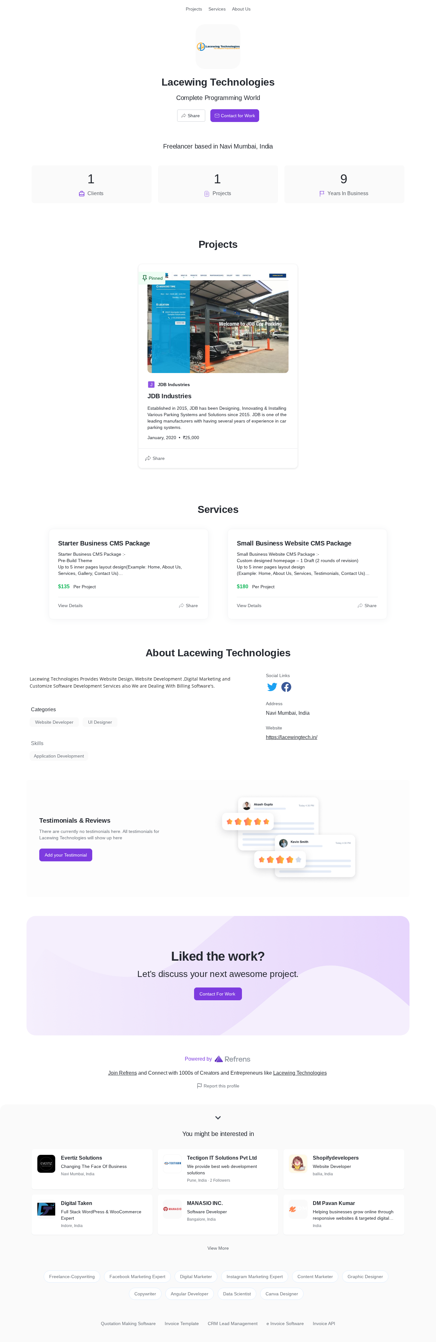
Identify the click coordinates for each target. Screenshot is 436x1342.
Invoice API (324, 1323)
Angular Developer (189, 1293)
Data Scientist (237, 1293)
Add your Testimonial (66, 855)
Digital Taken (76, 1203)
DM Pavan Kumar (334, 1203)
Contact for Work (238, 115)
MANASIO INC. (205, 1203)
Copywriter (145, 1293)
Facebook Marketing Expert (137, 1276)
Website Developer (54, 722)
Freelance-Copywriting (72, 1276)
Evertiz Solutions (81, 1158)
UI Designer (100, 722)
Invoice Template (182, 1323)
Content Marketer (315, 1276)
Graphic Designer (365, 1276)
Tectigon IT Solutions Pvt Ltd (222, 1158)
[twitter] (273, 686)
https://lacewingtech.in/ (291, 737)
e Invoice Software (285, 1323)
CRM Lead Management (233, 1323)
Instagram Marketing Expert (255, 1276)
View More (218, 1248)
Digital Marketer (196, 1276)
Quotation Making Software (128, 1323)
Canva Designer (282, 1293)
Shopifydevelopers (336, 1158)
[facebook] (287, 686)
